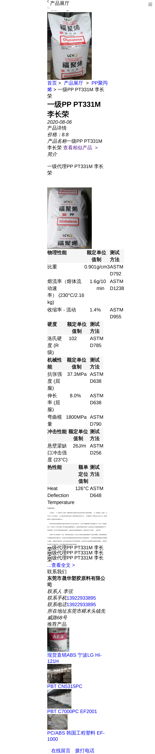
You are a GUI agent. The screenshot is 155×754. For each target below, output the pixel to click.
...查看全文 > (61, 565)
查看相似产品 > (80, 147)
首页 (52, 83)
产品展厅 (73, 83)
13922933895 (81, 598)
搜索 (67, 10)
